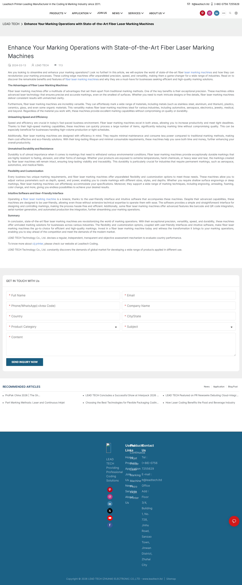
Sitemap (171, 578)
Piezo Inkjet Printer (134, 492)
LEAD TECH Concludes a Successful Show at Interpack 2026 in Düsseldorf (122, 395)
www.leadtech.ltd (152, 578)
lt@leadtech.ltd (200, 3)
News (207, 386)
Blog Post (233, 386)
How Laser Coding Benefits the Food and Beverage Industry (200, 402)
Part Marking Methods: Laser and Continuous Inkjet (35, 402)
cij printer (37, 243)
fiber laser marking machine (81, 79)
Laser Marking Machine (135, 475)
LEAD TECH (11, 24)
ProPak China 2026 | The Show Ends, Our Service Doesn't (23, 395)
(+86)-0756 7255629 (226, 3)
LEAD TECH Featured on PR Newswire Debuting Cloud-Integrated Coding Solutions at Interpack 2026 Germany (202, 395)
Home (129, 457)
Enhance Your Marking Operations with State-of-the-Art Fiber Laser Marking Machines (89, 24)
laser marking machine (197, 72)
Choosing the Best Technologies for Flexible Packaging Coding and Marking (122, 402)
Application (218, 386)
